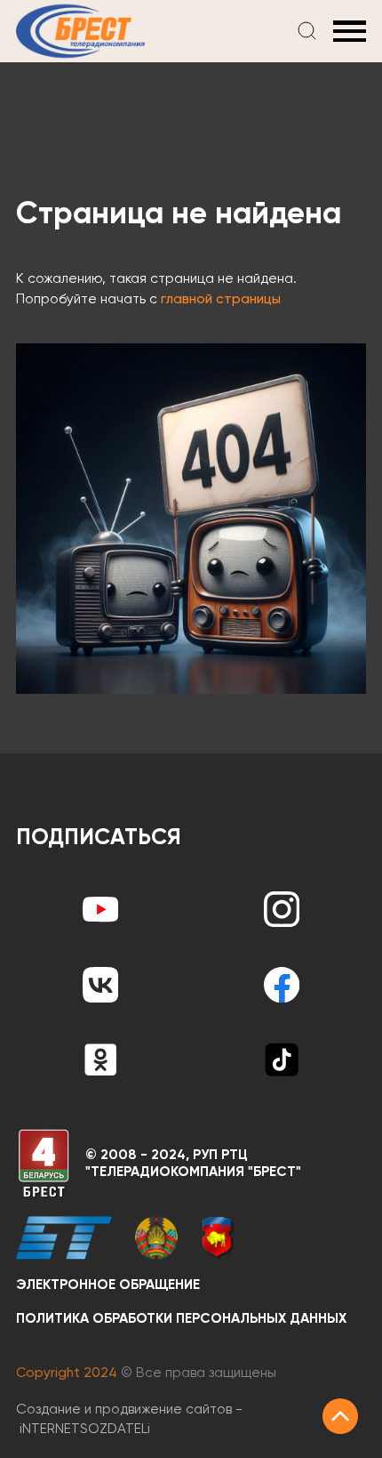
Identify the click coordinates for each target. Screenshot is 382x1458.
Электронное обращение (108, 1285)
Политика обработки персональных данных (181, 1318)
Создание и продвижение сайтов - (129, 1419)
